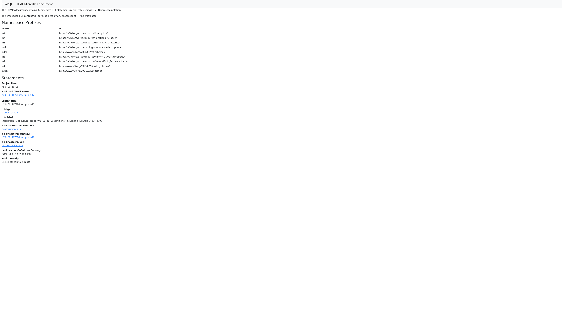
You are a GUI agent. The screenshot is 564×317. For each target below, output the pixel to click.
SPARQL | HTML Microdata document (27, 4)
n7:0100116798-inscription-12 (18, 137)
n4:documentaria (11, 129)
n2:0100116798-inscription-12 (18, 95)
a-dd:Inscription (10, 112)
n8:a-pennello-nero (12, 145)
